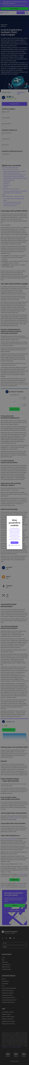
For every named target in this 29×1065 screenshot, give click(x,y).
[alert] (14, 532)
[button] (14, 545)
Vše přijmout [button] (14, 542)
